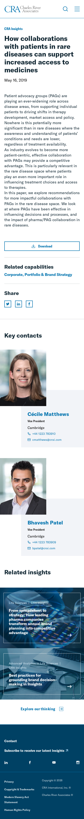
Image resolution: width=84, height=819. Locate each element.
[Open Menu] (77, 9)
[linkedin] (6, 762)
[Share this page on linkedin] (18, 304)
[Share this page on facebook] (29, 304)
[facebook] (30, 762)
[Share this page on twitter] (7, 304)
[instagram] (78, 762)
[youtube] (54, 762)
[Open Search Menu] (65, 9)
